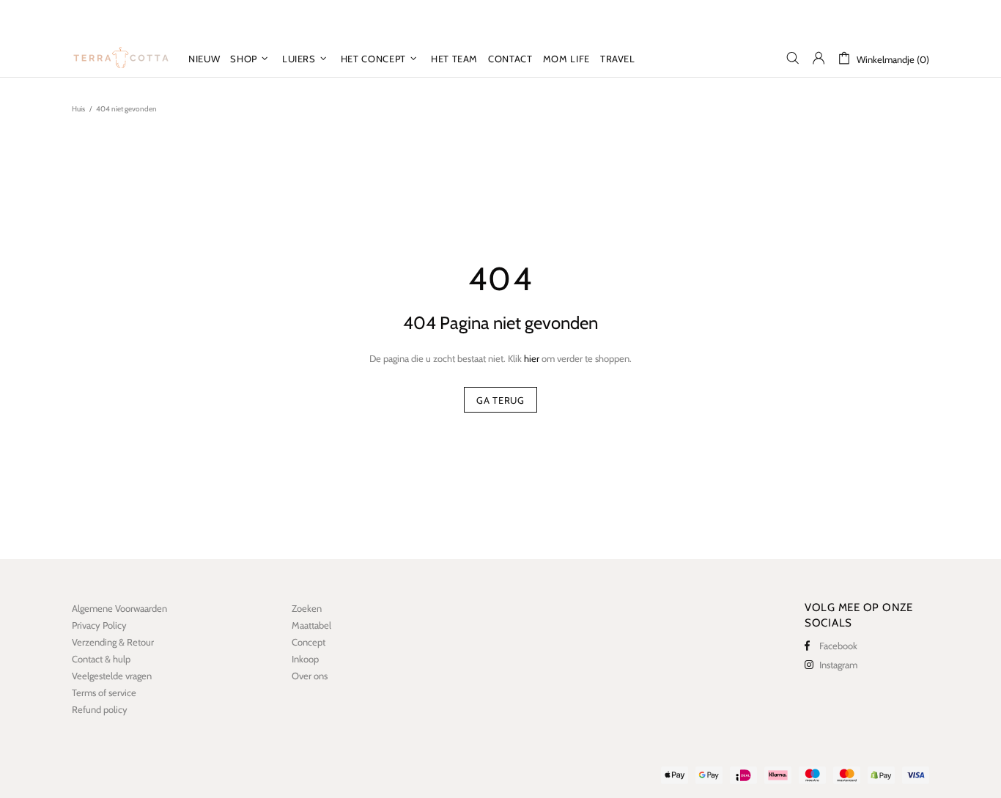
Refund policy (100, 709)
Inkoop (305, 659)
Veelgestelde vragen (112, 675)
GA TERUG (500, 400)
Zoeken (307, 608)
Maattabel (311, 625)
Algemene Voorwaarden (119, 608)
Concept (308, 642)
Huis (78, 109)
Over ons (310, 675)
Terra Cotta (121, 58)
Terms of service (104, 692)
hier (531, 358)
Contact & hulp (101, 659)
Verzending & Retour (113, 642)
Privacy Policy (99, 625)
